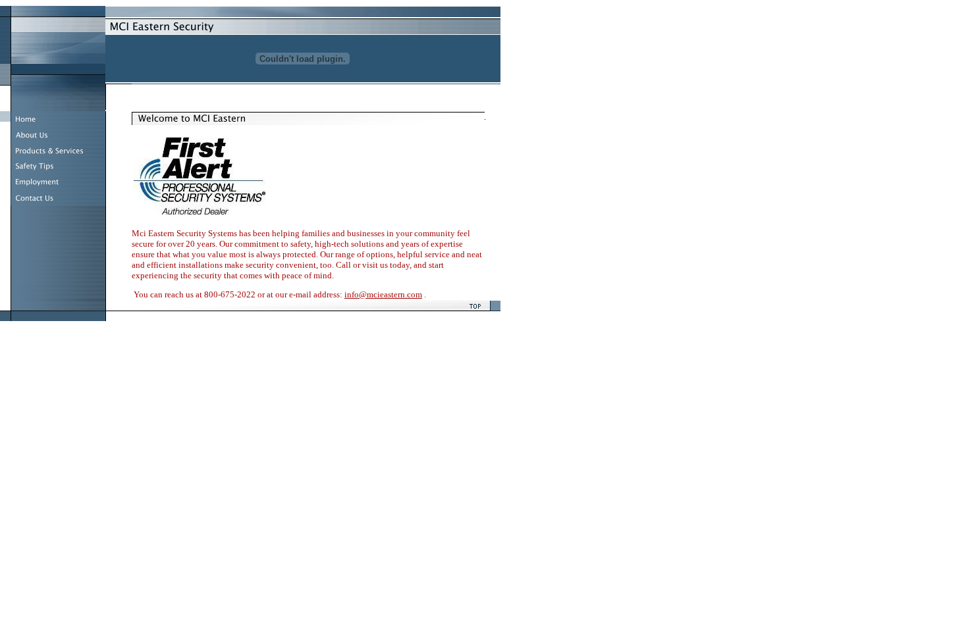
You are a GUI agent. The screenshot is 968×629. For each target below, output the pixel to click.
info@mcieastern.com (383, 294)
